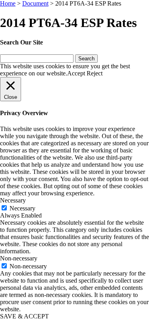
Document (35, 3)
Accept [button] (76, 73)
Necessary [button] (13, 200)
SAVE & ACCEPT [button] (24, 316)
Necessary (22, 208)
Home (7, 3)
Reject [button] (95, 73)
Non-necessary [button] (18, 258)
